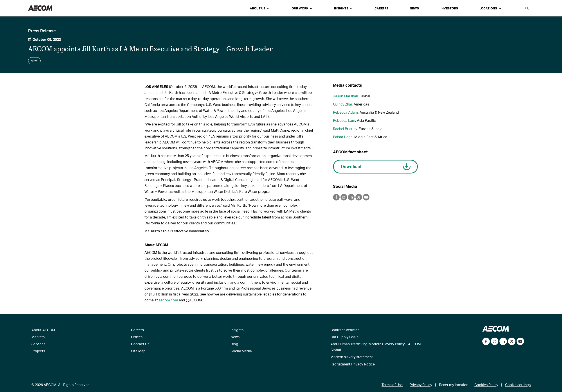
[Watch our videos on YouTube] (520, 341)
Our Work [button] (300, 8)
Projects (38, 351)
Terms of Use (392, 384)
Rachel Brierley (345, 128)
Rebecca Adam (345, 112)
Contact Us (140, 344)
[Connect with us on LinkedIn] (503, 341)
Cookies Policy (486, 384)
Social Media (241, 351)
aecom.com (168, 300)
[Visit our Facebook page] (486, 341)
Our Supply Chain (344, 337)
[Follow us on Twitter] (511, 341)
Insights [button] (341, 8)
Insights (237, 330)
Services (38, 344)
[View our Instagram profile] (494, 341)
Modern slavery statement (351, 356)
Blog (234, 344)
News (414, 8)
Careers (381, 8)
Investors (449, 8)
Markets (38, 337)
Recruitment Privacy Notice (352, 364)
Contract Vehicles (344, 330)
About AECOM (43, 330)
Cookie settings (518, 384)
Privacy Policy (421, 384)
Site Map (138, 351)
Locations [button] (488, 8)
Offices (136, 337)
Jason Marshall (345, 96)
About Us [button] (257, 8)
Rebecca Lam (344, 120)
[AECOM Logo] (40, 8)
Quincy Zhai (342, 104)
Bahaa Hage (343, 136)
